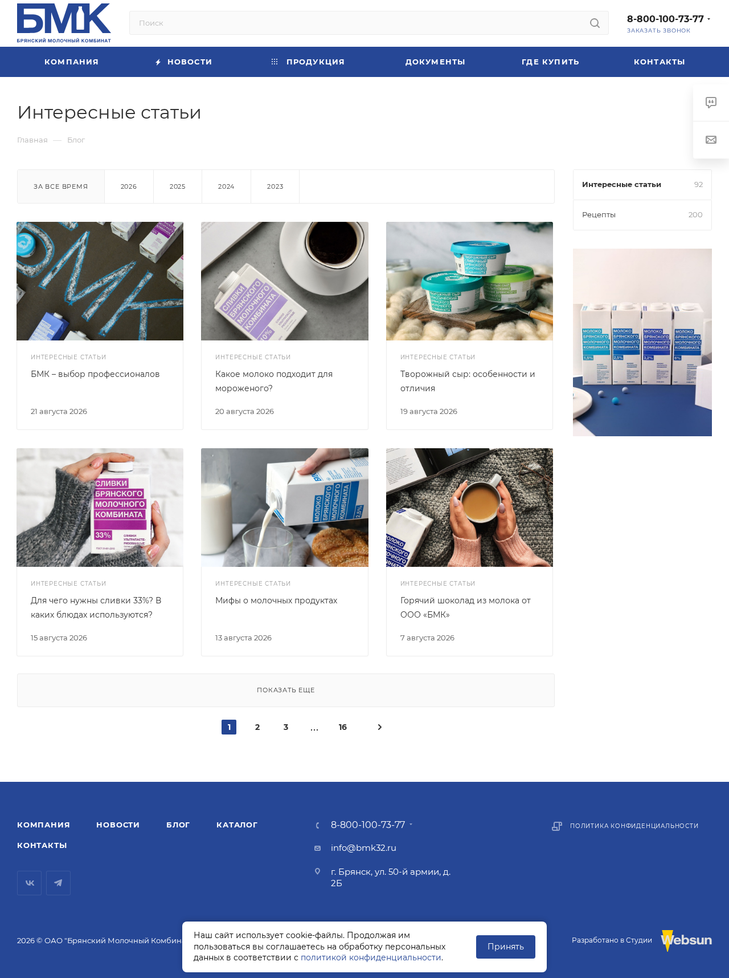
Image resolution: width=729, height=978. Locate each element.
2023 (275, 186)
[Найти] (595, 23)
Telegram (58, 883)
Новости (118, 824)
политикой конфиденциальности (371, 957)
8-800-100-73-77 (665, 19)
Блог (178, 824)
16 (343, 727)
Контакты (42, 845)
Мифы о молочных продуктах (276, 600)
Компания (43, 824)
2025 (178, 186)
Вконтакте (29, 883)
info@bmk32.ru (363, 847)
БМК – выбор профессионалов (95, 374)
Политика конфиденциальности (634, 826)
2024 (226, 186)
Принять (506, 947)
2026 (129, 186)
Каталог (237, 824)
